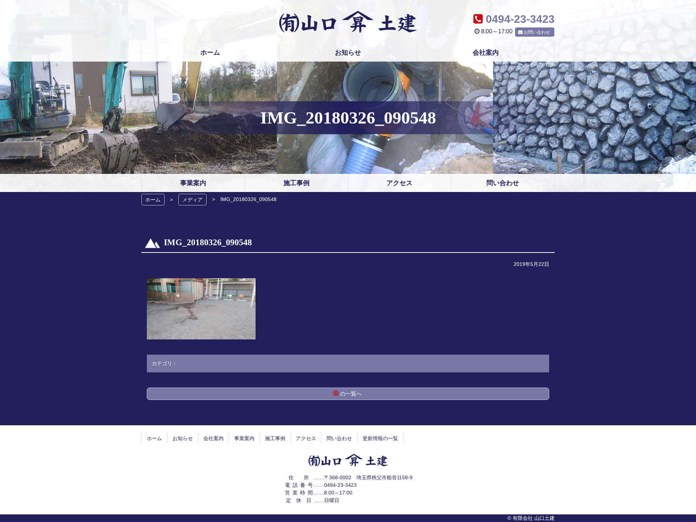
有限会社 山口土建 (348, 22)
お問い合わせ (537, 32)
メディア (192, 199)
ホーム (153, 199)
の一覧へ (351, 394)
